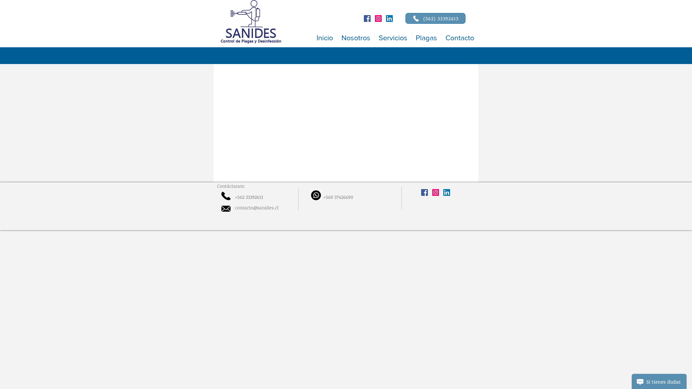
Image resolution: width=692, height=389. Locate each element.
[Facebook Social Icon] (367, 18)
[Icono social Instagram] (378, 18)
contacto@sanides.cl (256, 207)
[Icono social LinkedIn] (389, 18)
